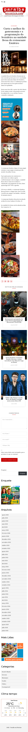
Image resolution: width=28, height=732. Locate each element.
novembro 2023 (6, 615)
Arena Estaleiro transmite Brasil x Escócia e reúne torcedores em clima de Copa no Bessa (14, 360)
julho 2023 (5, 627)
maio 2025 (5, 560)
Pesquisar (3, 470)
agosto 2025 (5, 551)
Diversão (14, 25)
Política (4, 684)
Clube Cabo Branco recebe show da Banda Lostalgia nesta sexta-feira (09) (14, 399)
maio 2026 (5, 524)
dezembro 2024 (6, 576)
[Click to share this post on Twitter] (5, 281)
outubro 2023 (5, 618)
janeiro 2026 (5, 536)
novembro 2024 (6, 579)
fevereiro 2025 (6, 569)
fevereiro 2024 (6, 606)
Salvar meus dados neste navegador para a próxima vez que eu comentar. (13, 453)
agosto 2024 (5, 588)
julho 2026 (5, 518)
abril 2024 (5, 600)
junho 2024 (5, 594)
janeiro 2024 (5, 609)
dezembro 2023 (6, 612)
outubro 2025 (5, 545)
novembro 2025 (6, 542)
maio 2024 (5, 597)
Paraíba (4, 681)
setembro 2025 (6, 548)
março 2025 (5, 566)
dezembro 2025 (6, 539)
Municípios (5, 678)
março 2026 (5, 530)
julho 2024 (5, 591)
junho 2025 (5, 557)
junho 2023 (5, 630)
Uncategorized (6, 687)
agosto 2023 (5, 624)
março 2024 (5, 603)
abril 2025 (4, 563)
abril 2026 (5, 527)
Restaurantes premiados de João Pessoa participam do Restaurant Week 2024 (14, 320)
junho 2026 (5, 521)
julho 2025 (5, 554)
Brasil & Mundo (6, 671)
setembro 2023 (6, 621)
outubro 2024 (5, 582)
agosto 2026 (5, 515)
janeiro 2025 (5, 572)
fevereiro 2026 (6, 533)
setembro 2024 (6, 585)
